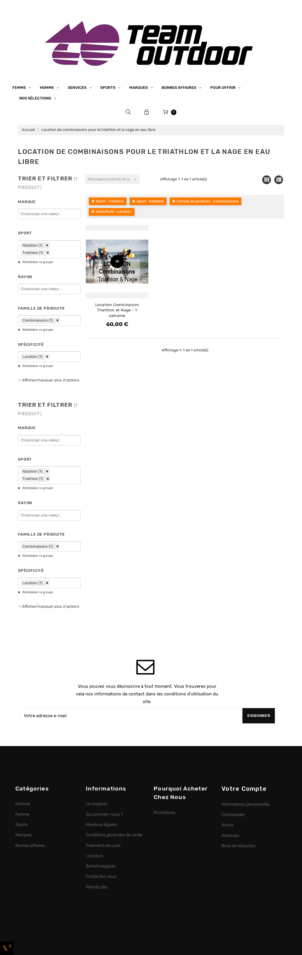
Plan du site (96, 887)
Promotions (164, 812)
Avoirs (227, 825)
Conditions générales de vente (114, 835)
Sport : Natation (150, 201)
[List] (279, 180)
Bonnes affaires (179, 87)
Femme (19, 87)
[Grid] (267, 180)
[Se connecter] (147, 112)
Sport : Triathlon (110, 201)
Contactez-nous (101, 876)
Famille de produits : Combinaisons (208, 201)
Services (77, 87)
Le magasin (96, 803)
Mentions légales (101, 824)
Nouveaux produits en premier (113, 179)
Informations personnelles (245, 804)
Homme (47, 87)
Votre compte (244, 788)
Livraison (94, 855)
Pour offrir (223, 87)
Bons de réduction (238, 845)
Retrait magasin (100, 866)
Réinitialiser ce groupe (37, 262)
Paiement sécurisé (103, 845)
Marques (139, 87)
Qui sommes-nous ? (104, 814)
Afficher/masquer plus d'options (50, 380)
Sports (108, 87)
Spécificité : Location (114, 211)
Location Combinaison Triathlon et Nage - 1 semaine (117, 310)
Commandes (233, 814)
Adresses (230, 835)
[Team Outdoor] (151, 42)
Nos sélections (35, 98)
